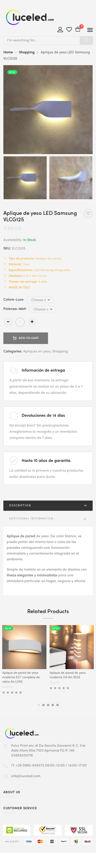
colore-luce (13, 300)
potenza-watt (14, 309)
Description (20, 505)
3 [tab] (48, 705)
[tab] (48, 506)
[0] (77, 30)
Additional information (31, 518)
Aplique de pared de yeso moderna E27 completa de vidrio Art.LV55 (21, 677)
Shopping (27, 52)
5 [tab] (57, 705)
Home (8, 52)
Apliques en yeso (36, 351)
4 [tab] (53, 705)
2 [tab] (43, 705)
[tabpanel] (24, 660)
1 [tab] (39, 705)
